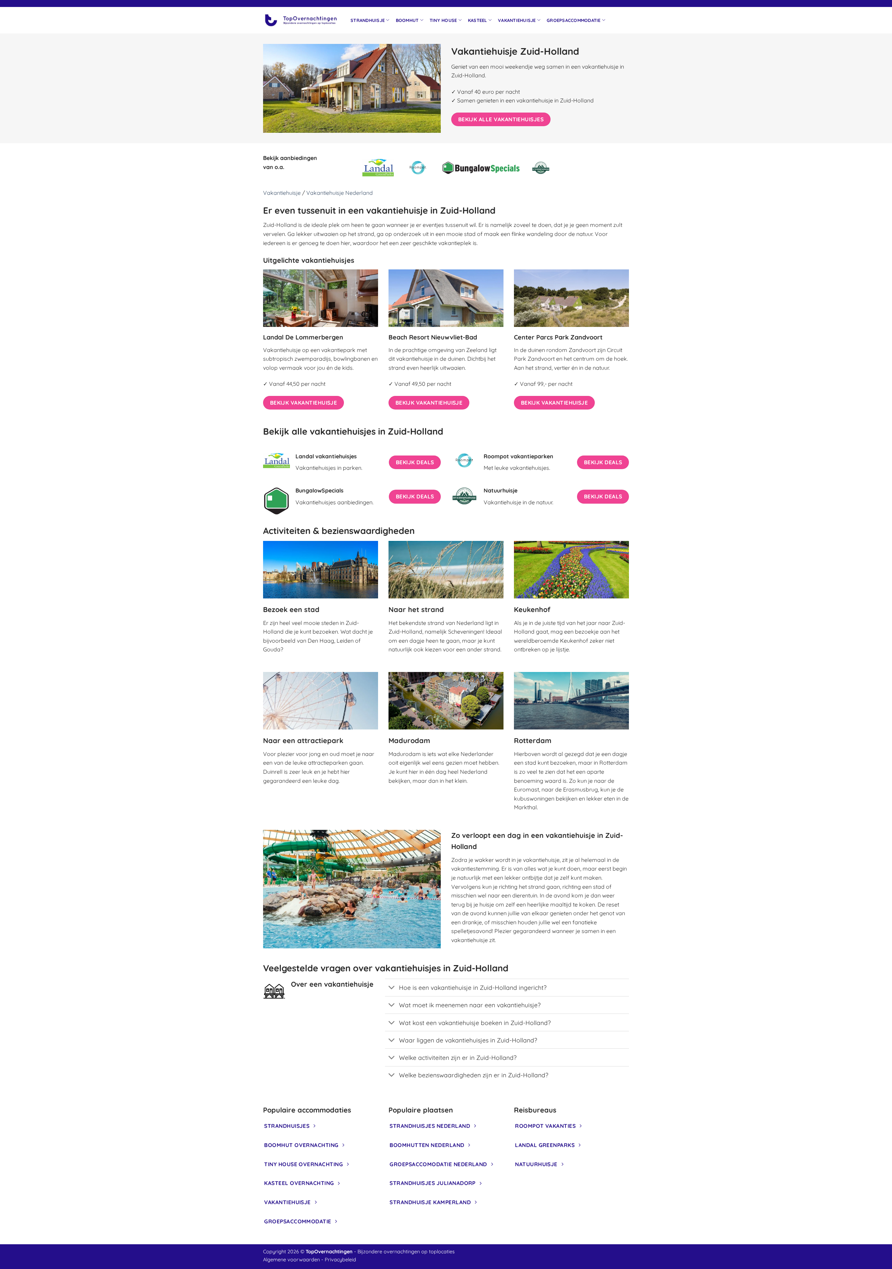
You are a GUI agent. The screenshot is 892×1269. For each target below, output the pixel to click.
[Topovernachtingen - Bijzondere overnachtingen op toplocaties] (301, 20)
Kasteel (477, 20)
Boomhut (407, 20)
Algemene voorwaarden (291, 1259)
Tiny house (443, 20)
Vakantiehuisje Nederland (339, 192)
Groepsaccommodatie (574, 20)
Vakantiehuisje (517, 20)
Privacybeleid (340, 1259)
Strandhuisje (368, 20)
